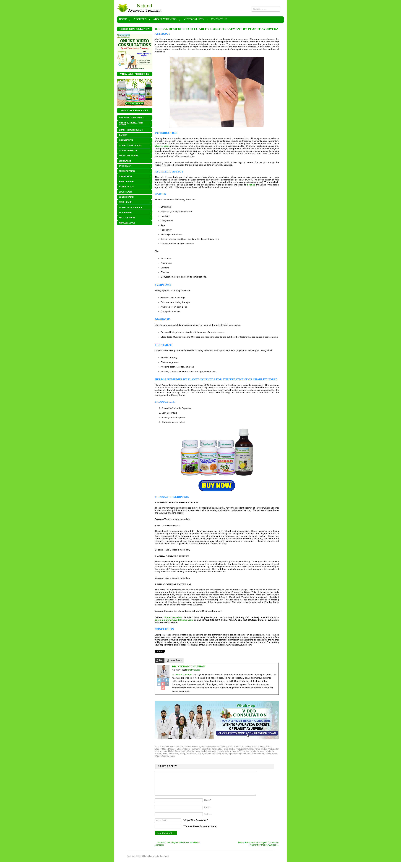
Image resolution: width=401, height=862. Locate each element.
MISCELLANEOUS (126, 223)
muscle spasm (224, 751)
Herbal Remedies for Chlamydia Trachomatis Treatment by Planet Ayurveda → (258, 843)
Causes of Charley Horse (245, 746)
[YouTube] (163, 688)
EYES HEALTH (124, 166)
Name (207, 800)
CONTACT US (219, 19)
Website (208, 814)
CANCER (122, 135)
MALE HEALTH (124, 202)
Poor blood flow (193, 753)
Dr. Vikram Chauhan (188, 666)
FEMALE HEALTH (126, 171)
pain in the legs (257, 751)
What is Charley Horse (165, 756)
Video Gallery (194, 19)
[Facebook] (163, 680)
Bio (160, 660)
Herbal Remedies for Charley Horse (184, 751)
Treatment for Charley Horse (264, 753)
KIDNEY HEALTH (125, 187)
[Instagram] (159, 684)
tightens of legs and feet (239, 753)
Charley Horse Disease (165, 749)
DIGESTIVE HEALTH (127, 150)
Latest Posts (176, 660)
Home (123, 19)
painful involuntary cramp (174, 753)
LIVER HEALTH (125, 192)
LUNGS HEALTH (125, 197)
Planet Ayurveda (173, 617)
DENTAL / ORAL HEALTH (129, 145)
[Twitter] (159, 680)
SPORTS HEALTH (126, 218)
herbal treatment (208, 751)
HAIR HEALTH (124, 176)
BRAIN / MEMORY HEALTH (130, 130)
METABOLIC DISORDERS (130, 207)
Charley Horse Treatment (188, 749)
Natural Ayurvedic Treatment (156, 856)
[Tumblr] (167, 684)
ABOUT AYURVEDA (165, 19)
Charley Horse (264, 746)
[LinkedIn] (167, 680)
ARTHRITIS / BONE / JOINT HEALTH (130, 124)
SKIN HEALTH (124, 212)
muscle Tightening (240, 751)
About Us (140, 19)
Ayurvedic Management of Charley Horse (179, 746)
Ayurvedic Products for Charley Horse (216, 746)
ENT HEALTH (124, 161)
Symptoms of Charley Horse (214, 753)
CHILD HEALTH (125, 140)
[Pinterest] (163, 684)
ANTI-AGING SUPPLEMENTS (132, 118)
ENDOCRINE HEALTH (127, 156)
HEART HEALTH (125, 181)
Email (207, 807)
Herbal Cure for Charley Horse (214, 749)
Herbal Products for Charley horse (244, 749)
